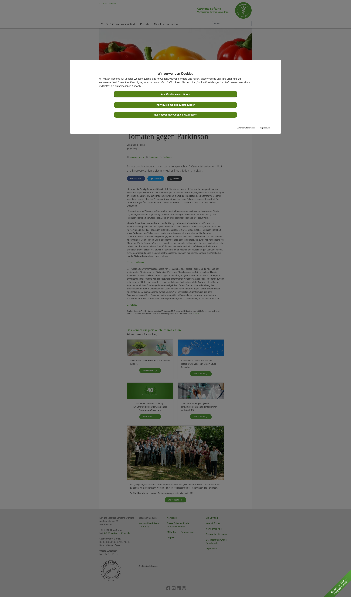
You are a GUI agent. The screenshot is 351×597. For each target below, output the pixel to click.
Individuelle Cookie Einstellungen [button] (175, 104)
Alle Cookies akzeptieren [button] (175, 94)
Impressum (265, 128)
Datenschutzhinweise (246, 128)
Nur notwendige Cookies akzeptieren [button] (175, 114)
